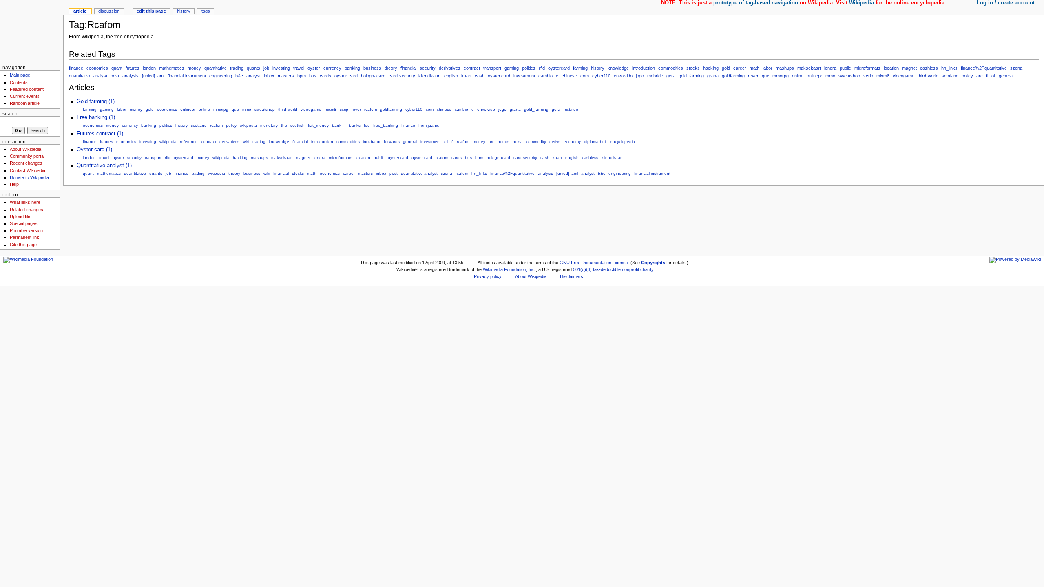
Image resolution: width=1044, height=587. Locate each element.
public (845, 68)
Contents (19, 82)
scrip (868, 75)
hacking (711, 68)
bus (312, 75)
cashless (929, 68)
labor (767, 68)
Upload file (20, 216)
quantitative (215, 68)
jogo (640, 75)
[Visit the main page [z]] (31, 31)
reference (189, 141)
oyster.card (499, 75)
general (1006, 75)
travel (298, 68)
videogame (903, 75)
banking (352, 68)
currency (332, 68)
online (797, 75)
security (428, 68)
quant (116, 68)
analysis (130, 75)
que (765, 75)
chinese (569, 75)
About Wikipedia (25, 149)
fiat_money (318, 125)
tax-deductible (607, 269)
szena (1016, 68)
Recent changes (26, 163)
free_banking (385, 125)
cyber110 (601, 75)
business (372, 68)
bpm (301, 75)
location (891, 68)
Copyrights (653, 262)
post (115, 75)
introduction (643, 68)
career (739, 68)
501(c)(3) (582, 269)
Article (79, 11)
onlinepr (814, 75)
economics (97, 68)
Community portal (27, 156)
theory (391, 68)
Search (10, 113)
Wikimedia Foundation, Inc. (509, 269)
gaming (511, 68)
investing (281, 68)
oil (993, 75)
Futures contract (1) (100, 134)
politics (528, 68)
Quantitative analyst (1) (104, 165)
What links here (25, 202)
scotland (950, 75)
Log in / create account (1006, 3)
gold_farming (691, 75)
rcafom (370, 109)
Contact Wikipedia (27, 170)
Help (14, 184)
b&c (239, 75)
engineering (220, 75)
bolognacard (373, 75)
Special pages (24, 223)
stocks (693, 68)
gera (670, 75)
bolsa (518, 141)
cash (479, 75)
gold (726, 68)
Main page (20, 75)
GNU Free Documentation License (594, 262)
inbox (269, 75)
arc (979, 75)
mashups (785, 68)
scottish (297, 125)
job (266, 68)
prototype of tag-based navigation (755, 3)
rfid (542, 68)
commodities (670, 68)
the (284, 125)
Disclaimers (571, 276)
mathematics (171, 68)
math (754, 68)
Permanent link (24, 237)
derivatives (449, 68)
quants (253, 68)
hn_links (949, 68)
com (584, 75)
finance (76, 68)
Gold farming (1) (96, 101)
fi (987, 75)
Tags (205, 11)
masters (286, 75)
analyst (253, 75)
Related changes (26, 209)
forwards (392, 141)
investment (524, 75)
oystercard (559, 68)
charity (646, 269)
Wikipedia (861, 3)
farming (580, 68)
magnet (909, 68)
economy (572, 141)
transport (492, 68)
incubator (371, 141)
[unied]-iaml (153, 75)
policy (967, 75)
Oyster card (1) (94, 149)
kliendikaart (429, 75)
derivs (554, 141)
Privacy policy (488, 276)
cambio (545, 75)
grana (713, 75)
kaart (466, 75)
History (183, 11)
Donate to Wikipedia (29, 177)
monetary (269, 125)
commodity (536, 141)
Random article (25, 103)
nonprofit (630, 269)
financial (408, 68)
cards (325, 75)
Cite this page (23, 244)
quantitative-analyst (88, 75)
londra (830, 68)
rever (753, 75)
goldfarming (733, 75)
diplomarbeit (595, 141)
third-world (928, 75)
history (597, 68)
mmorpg (780, 75)
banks (355, 125)
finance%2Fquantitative (984, 68)
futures (132, 68)
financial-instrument (187, 75)
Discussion (108, 11)
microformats (867, 68)
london (149, 68)
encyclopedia (622, 141)
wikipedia (248, 125)
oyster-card (346, 75)
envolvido (623, 75)
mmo (830, 75)
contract (472, 68)
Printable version (26, 230)
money (194, 68)
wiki (246, 141)
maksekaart (809, 68)
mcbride (655, 75)
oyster (313, 68)
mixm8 (882, 75)
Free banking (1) (96, 117)
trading (236, 68)
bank (336, 125)
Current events (25, 96)
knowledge (618, 68)
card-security (402, 75)
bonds (503, 141)
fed (367, 125)
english (451, 75)
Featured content (27, 89)
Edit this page (151, 11)
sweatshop (849, 75)
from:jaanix (428, 125)
